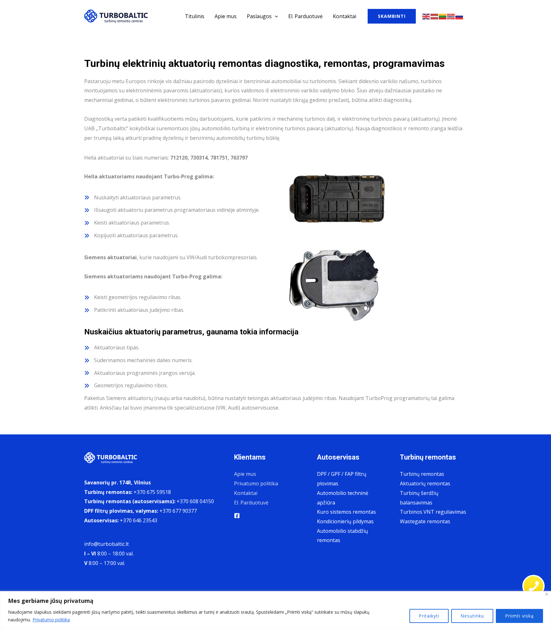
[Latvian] (434, 15)
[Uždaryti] (546, 594)
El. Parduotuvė (305, 16)
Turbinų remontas (422, 473)
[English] (426, 15)
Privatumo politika (51, 620)
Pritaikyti (429, 616)
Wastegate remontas (425, 521)
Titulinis (194, 16)
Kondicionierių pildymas (345, 521)
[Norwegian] (451, 15)
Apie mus (226, 16)
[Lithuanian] (443, 15)
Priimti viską (519, 616)
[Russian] (459, 15)
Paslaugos (259, 16)
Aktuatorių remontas (425, 483)
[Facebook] (237, 515)
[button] (275, 16)
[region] (275, 610)
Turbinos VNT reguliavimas (433, 511)
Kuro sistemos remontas (346, 511)
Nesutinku (472, 616)
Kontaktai (344, 16)
